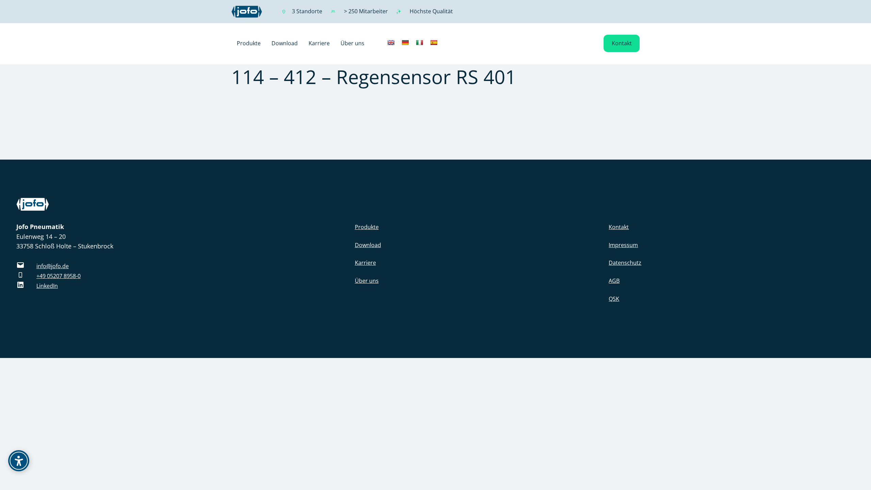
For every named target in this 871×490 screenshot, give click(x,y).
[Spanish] (433, 42)
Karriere (365, 262)
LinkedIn (47, 286)
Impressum (623, 245)
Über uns (367, 280)
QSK (614, 299)
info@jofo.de (52, 266)
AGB (614, 280)
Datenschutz (625, 262)
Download (368, 245)
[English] (391, 42)
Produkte (367, 227)
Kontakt (622, 43)
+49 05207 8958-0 (58, 276)
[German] (405, 42)
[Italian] (419, 42)
